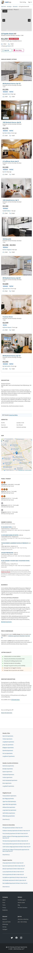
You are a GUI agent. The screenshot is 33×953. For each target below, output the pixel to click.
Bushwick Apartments (6, 621)
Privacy (4, 907)
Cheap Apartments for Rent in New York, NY (13, 863)
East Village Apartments (8, 798)
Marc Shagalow (7, 249)
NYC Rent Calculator (22, 907)
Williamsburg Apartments (9, 816)
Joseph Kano (7, 94)
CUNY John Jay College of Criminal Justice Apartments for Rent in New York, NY (16, 850)
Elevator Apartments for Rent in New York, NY (13, 868)
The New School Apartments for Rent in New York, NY (15, 841)
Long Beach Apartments (8, 742)
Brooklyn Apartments (8, 768)
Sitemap (4, 927)
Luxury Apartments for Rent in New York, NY (13, 871)
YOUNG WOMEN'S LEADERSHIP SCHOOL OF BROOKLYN (14, 543)
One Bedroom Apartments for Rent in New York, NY (15, 877)
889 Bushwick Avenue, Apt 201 (12, 278)
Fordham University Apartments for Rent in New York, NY (16, 830)
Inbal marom (7, 366)
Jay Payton (8, 46)
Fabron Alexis (7, 133)
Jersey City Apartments (8, 744)
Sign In (30, 2)
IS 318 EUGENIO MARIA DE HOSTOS (9, 535)
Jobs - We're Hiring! (22, 922)
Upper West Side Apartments (9, 804)
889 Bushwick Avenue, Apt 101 (12, 83)
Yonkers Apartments (7, 739)
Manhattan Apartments (8, 766)
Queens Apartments (7, 771)
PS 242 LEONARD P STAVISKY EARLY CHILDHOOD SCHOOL (15, 560)
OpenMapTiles (21, 470)
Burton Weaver (7, 327)
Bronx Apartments (7, 783)
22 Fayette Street (7, 34)
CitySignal (4, 929)
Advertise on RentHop (23, 919)
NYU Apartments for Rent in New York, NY (12, 827)
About (3, 900)
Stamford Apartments (8, 750)
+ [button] (3, 441)
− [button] (3, 443)
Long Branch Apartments (8, 756)
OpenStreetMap (28, 470)
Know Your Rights (13, 415)
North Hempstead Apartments (10, 780)
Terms (3, 905)
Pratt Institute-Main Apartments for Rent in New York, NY (16, 843)
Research (4, 919)
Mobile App (5, 924)
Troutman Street (8, 317)
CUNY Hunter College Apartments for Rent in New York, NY (16, 846)
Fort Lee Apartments (7, 753)
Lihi (5, 172)
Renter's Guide (21, 902)
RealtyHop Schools (5, 571)
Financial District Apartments (9, 795)
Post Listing (23, 2)
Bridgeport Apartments (8, 747)
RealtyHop (5, 910)
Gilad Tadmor (7, 210)
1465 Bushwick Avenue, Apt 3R (12, 122)
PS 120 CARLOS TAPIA (6, 527)
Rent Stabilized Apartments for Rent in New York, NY (15, 883)
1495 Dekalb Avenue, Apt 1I (11, 200)
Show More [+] (6, 819)
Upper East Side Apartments (9, 801)
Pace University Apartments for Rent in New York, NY (15, 833)
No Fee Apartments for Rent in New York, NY (13, 874)
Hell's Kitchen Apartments (9, 813)
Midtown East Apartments (9, 807)
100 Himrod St (7, 239)
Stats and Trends (6, 922)
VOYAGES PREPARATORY (7, 552)
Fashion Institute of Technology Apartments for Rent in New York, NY (16, 837)
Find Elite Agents (22, 900)
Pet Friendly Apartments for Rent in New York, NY (14, 880)
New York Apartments (8, 736)
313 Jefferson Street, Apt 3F (11, 161)
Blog (19, 905)
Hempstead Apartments (8, 774)
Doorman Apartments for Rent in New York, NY (14, 866)
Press (3, 902)
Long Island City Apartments (9, 810)
